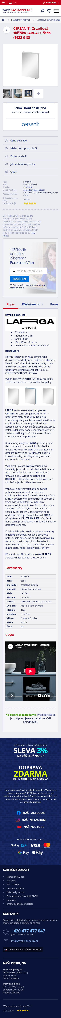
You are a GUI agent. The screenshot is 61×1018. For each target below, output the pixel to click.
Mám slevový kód (15, 876)
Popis (11, 304)
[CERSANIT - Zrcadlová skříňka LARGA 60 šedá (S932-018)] (30, 65)
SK (14, 2)
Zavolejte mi (19, 278)
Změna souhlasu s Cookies (20, 903)
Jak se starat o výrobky (22, 164)
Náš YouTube (34, 827)
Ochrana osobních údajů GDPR (22, 896)
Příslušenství (32, 304)
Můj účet (11, 880)
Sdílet (13, 172)
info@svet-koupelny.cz (24, 941)
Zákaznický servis (15, 892)
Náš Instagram (34, 820)
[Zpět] (6, 30)
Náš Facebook (34, 813)
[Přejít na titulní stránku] (17, 11)
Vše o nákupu (13, 884)
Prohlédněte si (46, 714)
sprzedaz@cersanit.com (34, 189)
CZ (10, 2)
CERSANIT (27, 187)
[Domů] (4, 2)
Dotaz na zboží (18, 156)
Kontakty (11, 899)
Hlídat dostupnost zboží (23, 148)
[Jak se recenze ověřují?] (15, 203)
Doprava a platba (15, 888)
